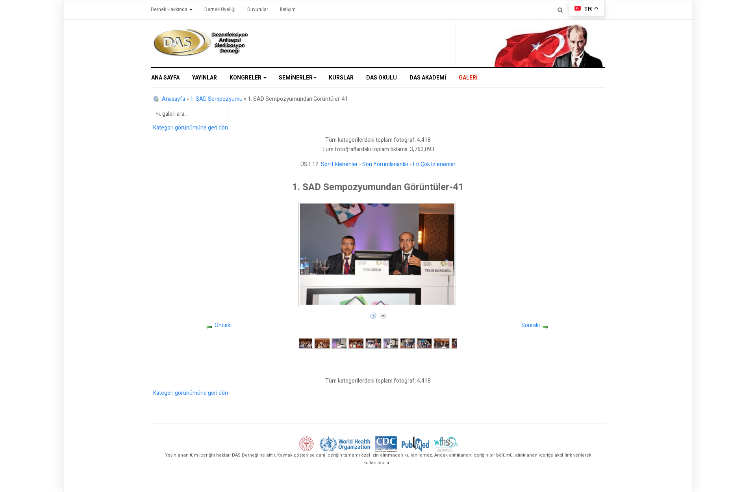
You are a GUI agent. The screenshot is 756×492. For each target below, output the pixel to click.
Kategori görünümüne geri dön (190, 128)
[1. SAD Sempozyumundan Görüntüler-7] (407, 343)
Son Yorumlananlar (385, 164)
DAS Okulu (381, 78)
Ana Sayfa (165, 78)
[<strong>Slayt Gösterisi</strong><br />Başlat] (373, 314)
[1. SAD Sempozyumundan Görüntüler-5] (373, 343)
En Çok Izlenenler (434, 164)
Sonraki (530, 325)
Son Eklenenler (339, 164)
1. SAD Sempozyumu (216, 99)
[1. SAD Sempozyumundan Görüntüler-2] (322, 343)
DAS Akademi (428, 78)
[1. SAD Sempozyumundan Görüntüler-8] (424, 343)
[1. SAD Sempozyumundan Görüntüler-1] (305, 343)
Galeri (468, 78)
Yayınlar (204, 78)
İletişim (288, 9)
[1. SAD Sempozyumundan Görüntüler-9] (441, 343)
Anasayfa (173, 99)
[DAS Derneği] (200, 42)
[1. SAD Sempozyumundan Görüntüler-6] (390, 343)
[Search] (560, 9)
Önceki (223, 325)
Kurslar (341, 78)
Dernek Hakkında (170, 9)
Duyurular (257, 9)
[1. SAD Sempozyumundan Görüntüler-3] (339, 343)
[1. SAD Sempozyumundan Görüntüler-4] (356, 343)
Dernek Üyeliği (219, 9)
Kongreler (246, 78)
